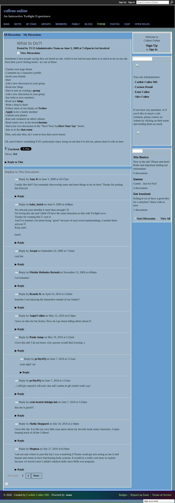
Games (138, 179)
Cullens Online (16, 11)
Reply (19, 196)
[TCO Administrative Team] (9, 49)
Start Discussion (146, 218)
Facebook (13, 149)
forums (43, 122)
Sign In (131, 2)
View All (165, 218)
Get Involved (102, 48)
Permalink (16, 179)
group (36, 90)
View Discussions (30, 53)
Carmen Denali (144, 87)
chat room (26, 129)
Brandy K (35, 294)
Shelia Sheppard (39, 423)
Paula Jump (37, 337)
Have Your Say (67, 126)
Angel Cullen (37, 315)
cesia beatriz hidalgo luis (44, 402)
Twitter (42, 108)
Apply (9, 111)
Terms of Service (161, 494)
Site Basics (141, 157)
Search (171, 2)
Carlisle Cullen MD (146, 82)
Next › (36, 475)
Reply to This (14, 162)
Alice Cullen (142, 96)
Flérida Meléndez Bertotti (44, 272)
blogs (20, 101)
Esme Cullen (142, 91)
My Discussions (32, 34)
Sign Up (122, 2)
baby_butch (36, 204)
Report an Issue (140, 494)
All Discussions (12, 34)
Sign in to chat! (151, 501)
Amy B (34, 179)
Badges (123, 494)
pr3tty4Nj (40, 358)
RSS (6, 484)
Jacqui (33, 250)
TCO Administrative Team (44, 48)
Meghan (34, 448)
